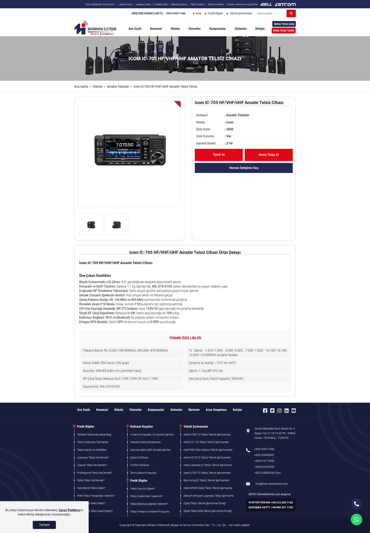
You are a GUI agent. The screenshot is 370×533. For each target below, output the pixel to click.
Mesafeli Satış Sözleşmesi (145, 442)
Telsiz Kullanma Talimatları (93, 442)
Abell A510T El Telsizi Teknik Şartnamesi (206, 457)
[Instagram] (279, 411)
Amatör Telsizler (118, 86)
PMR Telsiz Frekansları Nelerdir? (96, 495)
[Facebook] (265, 411)
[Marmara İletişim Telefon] (356, 504)
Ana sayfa (81, 86)
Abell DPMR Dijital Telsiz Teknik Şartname (207, 488)
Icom (229, 122)
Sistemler (241, 29)
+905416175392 (264, 460)
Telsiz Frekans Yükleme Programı (149, 511)
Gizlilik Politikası (139, 465)
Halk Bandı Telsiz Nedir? (91, 488)
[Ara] (291, 13)
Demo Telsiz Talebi (283, 30)
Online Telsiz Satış (284, 23)
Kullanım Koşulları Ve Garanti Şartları (152, 434)
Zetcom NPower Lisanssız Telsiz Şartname (208, 495)
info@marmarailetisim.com (271, 483)
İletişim (260, 29)
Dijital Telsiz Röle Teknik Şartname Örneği (207, 511)
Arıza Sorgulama (216, 410)
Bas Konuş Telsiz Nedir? (91, 503)
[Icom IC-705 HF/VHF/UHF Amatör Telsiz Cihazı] (129, 154)
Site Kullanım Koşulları (143, 472)
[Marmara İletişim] (95, 27)
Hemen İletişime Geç (243, 168)
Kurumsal (156, 29)
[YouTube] (294, 411)
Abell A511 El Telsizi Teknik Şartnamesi (206, 442)
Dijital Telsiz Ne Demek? (90, 480)
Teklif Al (219, 155)
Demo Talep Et (269, 155)
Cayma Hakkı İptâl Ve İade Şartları (150, 449)
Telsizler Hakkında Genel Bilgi (94, 434)
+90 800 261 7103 (282, 507)
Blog (198, 13)
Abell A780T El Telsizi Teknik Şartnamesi (206, 434)
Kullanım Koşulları (141, 426)
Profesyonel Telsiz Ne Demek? (94, 472)
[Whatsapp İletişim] (356, 519)
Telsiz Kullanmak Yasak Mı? (146, 496)
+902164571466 (176, 13)
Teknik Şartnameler (241, 13)
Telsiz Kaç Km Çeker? (142, 488)
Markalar (194, 410)
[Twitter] (272, 411)
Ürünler (175, 29)
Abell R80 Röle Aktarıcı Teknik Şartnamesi (207, 449)
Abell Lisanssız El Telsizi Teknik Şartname (207, 465)
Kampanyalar (217, 29)
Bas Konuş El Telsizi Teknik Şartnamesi (206, 480)
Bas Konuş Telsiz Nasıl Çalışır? (95, 511)
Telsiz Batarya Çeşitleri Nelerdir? (149, 503)
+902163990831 (264, 455)
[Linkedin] (286, 411)
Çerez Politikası (139, 457)
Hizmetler (194, 29)
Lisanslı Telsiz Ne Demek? (92, 465)
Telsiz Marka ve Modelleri (92, 449)
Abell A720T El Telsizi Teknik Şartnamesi (206, 472)
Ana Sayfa (135, 29)
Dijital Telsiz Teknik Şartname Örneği (204, 503)
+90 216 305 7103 (282, 502)
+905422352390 (264, 466)
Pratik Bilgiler (215, 13)
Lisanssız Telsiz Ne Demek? (93, 457)
